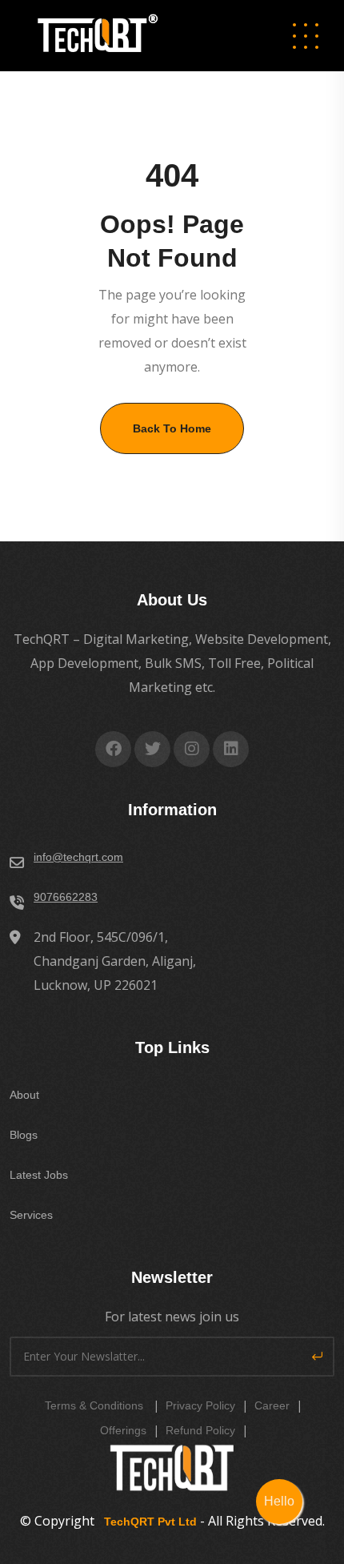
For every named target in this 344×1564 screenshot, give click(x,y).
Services (31, 1214)
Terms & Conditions (94, 1405)
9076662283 (66, 897)
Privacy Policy (200, 1405)
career (272, 1405)
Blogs (24, 1134)
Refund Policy (200, 1430)
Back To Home (172, 428)
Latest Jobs (39, 1174)
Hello (279, 1501)
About (24, 1094)
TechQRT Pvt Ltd (147, 1521)
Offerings (123, 1430)
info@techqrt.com (78, 856)
